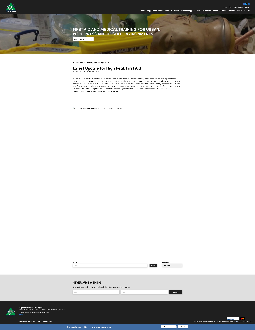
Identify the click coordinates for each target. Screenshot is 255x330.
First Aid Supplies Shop (190, 10)
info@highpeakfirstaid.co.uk (40, 312)
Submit (175, 292)
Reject (183, 327)
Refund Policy (238, 7)
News (225, 7)
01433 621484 (25, 312)
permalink (114, 91)
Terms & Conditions (42, 321)
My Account (206, 10)
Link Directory (23, 321)
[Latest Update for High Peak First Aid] (127, 181)
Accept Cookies (168, 327)
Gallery (247, 7)
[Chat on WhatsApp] (244, 322)
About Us (231, 10)
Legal (50, 321)
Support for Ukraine (155, 10)
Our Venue (241, 10)
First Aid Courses (172, 10)
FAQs (230, 7)
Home (142, 10)
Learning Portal (219, 10)
